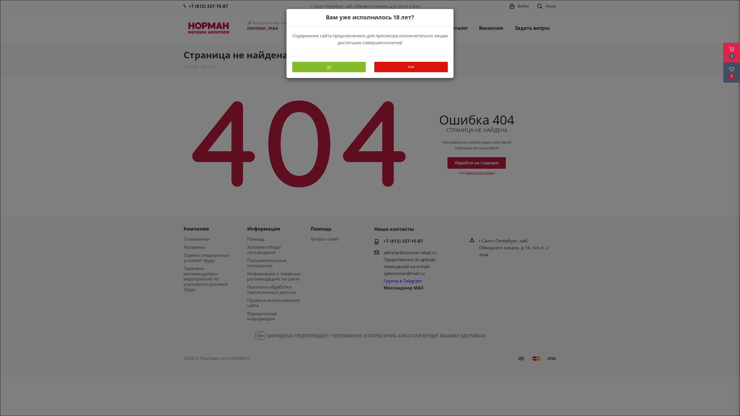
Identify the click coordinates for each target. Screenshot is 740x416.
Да (329, 66)
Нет (411, 66)
